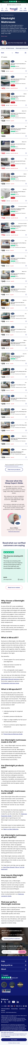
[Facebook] (2, 1002)
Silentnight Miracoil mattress (10, 679)
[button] (26, 71)
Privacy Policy (14, 1008)
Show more (4, 36)
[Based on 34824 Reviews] (9, 976)
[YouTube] (14, 1002)
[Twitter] (6, 1002)
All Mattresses (10, 48)
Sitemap (3, 1010)
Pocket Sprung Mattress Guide (13, 734)
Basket (25, 10)
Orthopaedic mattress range (10, 683)
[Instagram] (10, 1002)
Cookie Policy (7, 1036)
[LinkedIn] (18, 1002)
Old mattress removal (15, 4)
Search (6, 10)
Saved (20, 10)
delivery (3, 1017)
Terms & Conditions (5, 1008)
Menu (2, 10)
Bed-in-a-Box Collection (11, 829)
